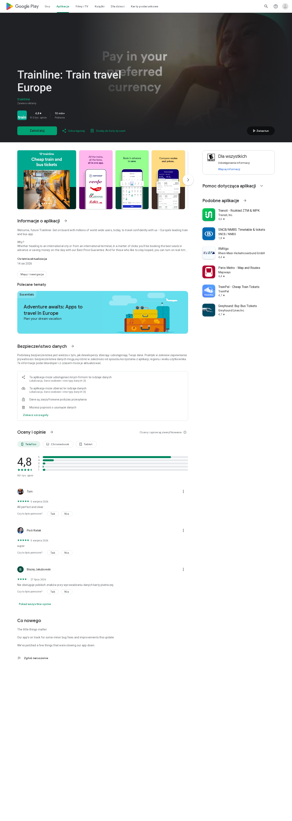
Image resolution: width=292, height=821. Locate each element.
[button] (46, 179)
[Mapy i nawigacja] (32, 274)
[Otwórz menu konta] (285, 6)
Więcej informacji (229, 169)
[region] (73, 115)
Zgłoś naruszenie (32, 658)
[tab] (47, 6)
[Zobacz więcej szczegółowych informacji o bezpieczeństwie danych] (35, 415)
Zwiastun (260, 130)
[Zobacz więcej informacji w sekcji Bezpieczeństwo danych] (72, 346)
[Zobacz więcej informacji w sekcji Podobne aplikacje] (245, 200)
